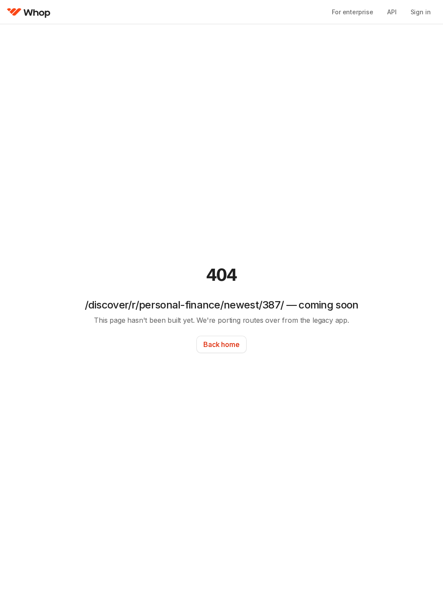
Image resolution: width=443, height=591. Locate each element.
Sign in (421, 12)
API (392, 12)
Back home (221, 344)
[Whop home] (28, 12)
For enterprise (352, 12)
